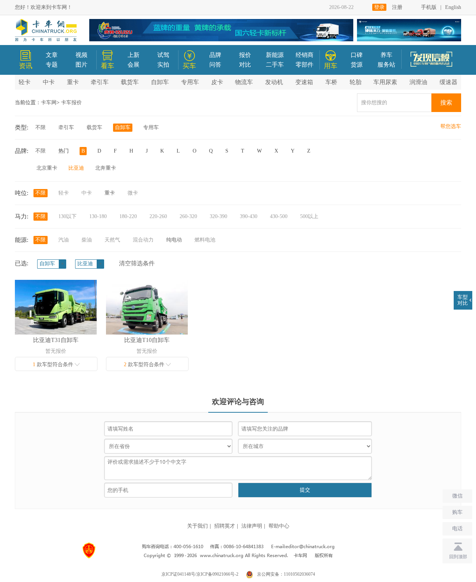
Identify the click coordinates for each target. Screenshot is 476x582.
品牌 (215, 55)
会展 (133, 64)
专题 (52, 64)
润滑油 (418, 82)
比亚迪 (76, 168)
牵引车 (100, 82)
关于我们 (197, 526)
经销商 (304, 55)
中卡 (49, 82)
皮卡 (217, 82)
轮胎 (355, 82)
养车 (386, 55)
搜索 (446, 102)
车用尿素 (385, 82)
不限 (40, 127)
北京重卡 (46, 168)
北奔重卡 (105, 168)
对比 (245, 64)
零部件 (304, 64)
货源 (357, 64)
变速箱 (304, 82)
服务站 (386, 64)
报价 (245, 55)
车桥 (331, 82)
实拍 (163, 64)
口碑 (357, 55)
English (453, 7)
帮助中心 (278, 526)
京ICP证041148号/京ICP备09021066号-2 (199, 574)
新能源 (275, 55)
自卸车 (160, 82)
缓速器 (448, 82)
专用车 (190, 82)
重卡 (73, 82)
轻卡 (24, 82)
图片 (81, 64)
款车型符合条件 (54, 364)
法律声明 (251, 526)
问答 (215, 64)
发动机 (274, 82)
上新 (133, 55)
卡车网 (49, 102)
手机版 (429, 7)
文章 (52, 55)
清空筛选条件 (137, 263)
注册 (397, 7)
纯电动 (174, 240)
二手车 (275, 64)
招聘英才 (224, 526)
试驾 (163, 55)
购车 (457, 512)
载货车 (130, 82)
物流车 (244, 82)
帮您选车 (450, 126)
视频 (81, 55)
